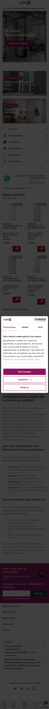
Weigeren (24, 387)
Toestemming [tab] (9, 327)
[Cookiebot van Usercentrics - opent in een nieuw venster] (35, 320)
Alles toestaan (24, 372)
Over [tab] (40, 327)
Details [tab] (25, 327)
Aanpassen (23, 379)
